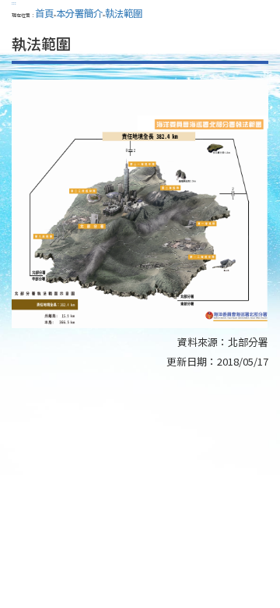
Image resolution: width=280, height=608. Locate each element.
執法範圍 (123, 13)
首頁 (44, 13)
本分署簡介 (79, 13)
